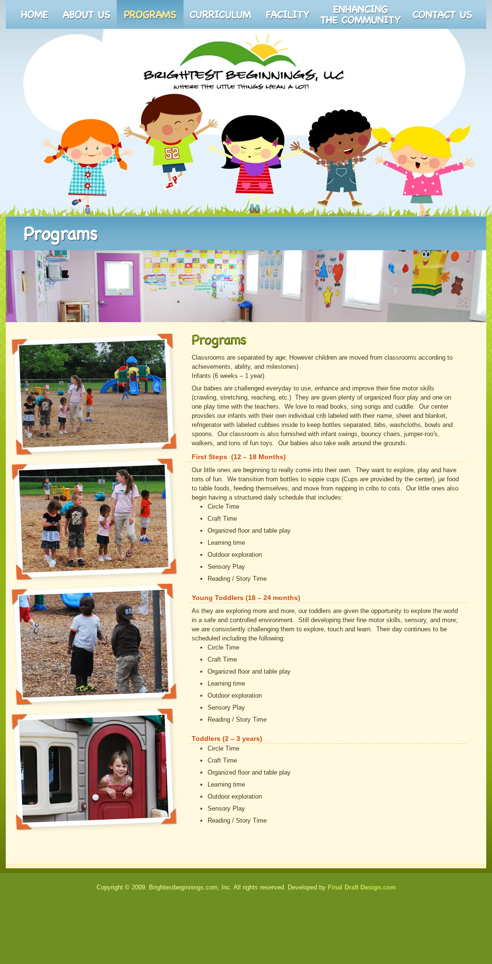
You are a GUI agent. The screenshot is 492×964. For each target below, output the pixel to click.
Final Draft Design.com (362, 887)
